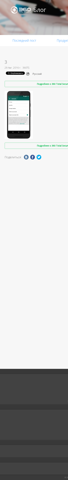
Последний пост (24, 40)
